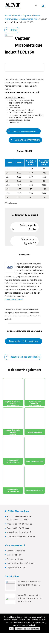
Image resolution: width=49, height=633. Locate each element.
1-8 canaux (14, 105)
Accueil (8, 15)
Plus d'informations (14, 299)
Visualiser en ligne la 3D (29, 241)
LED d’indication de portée (21, 112)
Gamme (19, 162)
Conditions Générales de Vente (21, 536)
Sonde (9, 162)
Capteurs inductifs (28, 19)
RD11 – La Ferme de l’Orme (19, 516)
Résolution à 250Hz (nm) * (31, 163)
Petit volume (14, 107)
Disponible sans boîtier (19, 120)
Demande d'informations (27, 139)
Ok (11, 629)
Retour (14, 29)
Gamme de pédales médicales (20, 563)
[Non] (45, 623)
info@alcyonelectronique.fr (19, 532)
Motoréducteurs (14, 554)
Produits (17, 15)
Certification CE (16, 122)
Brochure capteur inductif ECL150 (25, 131)
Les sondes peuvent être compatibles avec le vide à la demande (26, 116)
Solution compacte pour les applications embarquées (21, 101)
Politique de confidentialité (27, 629)
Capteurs (27, 15)
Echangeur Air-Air (15, 559)
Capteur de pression (16, 567)
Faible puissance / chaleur (21, 110)
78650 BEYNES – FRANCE (18, 519)
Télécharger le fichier (28, 227)
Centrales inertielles (16, 550)
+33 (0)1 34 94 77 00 (23, 524)
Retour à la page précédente (25, 356)
